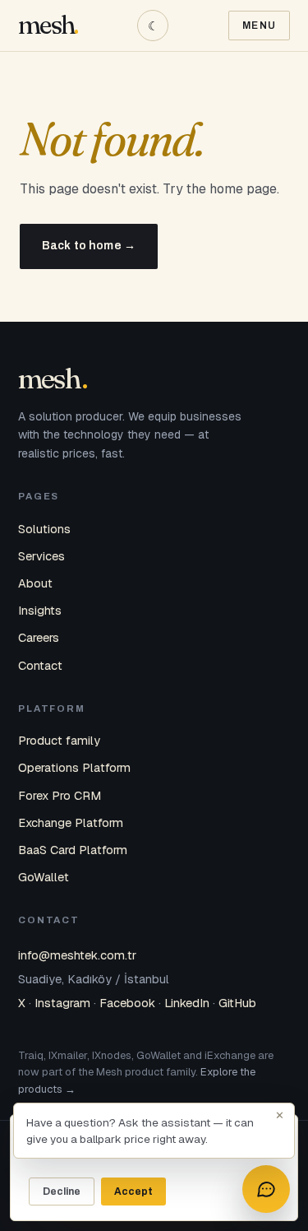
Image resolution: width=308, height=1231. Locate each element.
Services (41, 556)
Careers (38, 637)
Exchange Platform (70, 822)
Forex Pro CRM (59, 795)
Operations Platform (74, 767)
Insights (40, 610)
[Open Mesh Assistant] (266, 1189)
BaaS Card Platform (72, 849)
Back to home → (89, 245)
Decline (61, 1191)
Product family (59, 740)
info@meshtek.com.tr (77, 955)
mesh (46, 25)
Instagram (62, 1002)
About (35, 583)
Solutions (44, 529)
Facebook (127, 1002)
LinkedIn (186, 1002)
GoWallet (43, 877)
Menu (259, 25)
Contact (40, 665)
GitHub (237, 1002)
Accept (133, 1191)
